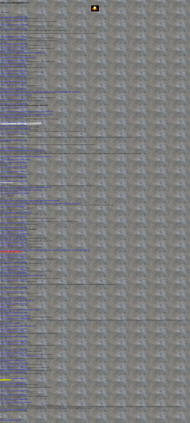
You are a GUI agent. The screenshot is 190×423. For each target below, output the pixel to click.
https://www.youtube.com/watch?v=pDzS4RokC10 (14, 217)
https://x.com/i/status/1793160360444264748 (13, 206)
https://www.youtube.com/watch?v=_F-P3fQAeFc (14, 227)
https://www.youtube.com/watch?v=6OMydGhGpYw (14, 20)
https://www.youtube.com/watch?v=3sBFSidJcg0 (13, 176)
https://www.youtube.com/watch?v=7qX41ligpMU (14, 287)
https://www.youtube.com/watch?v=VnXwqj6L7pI (14, 171)
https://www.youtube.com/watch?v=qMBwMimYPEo (14, 60)
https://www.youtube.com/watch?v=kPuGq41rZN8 (14, 409)
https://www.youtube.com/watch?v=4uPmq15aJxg (14, 366)
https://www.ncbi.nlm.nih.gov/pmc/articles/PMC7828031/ (16, 128)
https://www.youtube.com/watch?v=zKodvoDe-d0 (14, 291)
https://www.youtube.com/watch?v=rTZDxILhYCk (14, 341)
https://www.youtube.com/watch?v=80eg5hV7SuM (14, 104)
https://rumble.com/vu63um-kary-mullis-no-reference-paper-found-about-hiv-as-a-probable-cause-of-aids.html (30, 200)
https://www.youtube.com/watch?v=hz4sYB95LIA (14, 262)
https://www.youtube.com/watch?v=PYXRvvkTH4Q (14, 17)
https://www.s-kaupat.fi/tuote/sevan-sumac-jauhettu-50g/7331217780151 (20, 309)
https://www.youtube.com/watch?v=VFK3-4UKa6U (14, 46)
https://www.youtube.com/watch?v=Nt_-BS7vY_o (14, 81)
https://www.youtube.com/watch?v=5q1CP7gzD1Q (14, 107)
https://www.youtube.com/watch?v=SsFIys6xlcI (13, 386)
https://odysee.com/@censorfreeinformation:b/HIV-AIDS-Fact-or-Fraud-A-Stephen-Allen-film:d (26, 187)
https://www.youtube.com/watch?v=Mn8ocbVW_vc (14, 239)
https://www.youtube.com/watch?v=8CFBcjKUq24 (14, 332)
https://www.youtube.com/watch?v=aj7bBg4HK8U (14, 272)
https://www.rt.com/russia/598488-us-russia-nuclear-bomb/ (16, 94)
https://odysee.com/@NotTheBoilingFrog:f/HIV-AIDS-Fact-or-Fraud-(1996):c (21, 190)
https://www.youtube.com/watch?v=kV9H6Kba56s (14, 394)
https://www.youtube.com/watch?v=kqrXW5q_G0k (14, 222)
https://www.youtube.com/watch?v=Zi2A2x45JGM (14, 257)
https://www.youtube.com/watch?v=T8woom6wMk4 (14, 363)
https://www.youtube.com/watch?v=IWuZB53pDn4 (14, 399)
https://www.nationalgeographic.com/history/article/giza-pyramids (18, 57)
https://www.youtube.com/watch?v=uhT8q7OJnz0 (14, 66)
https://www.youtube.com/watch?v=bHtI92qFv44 (14, 73)
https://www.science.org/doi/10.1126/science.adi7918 (15, 390)
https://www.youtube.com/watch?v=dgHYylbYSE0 (14, 167)
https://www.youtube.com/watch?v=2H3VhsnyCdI (14, 122)
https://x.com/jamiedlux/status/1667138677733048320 (15, 193)
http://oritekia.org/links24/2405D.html (11, 420)
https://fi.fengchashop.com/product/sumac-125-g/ (14, 312)
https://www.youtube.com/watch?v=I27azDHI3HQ (14, 280)
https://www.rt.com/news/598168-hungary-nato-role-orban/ (16, 402)
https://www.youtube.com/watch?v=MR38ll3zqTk (14, 372)
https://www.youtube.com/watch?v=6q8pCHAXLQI (14, 181)
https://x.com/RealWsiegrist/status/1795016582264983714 (16, 212)
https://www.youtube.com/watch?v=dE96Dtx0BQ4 (14, 39)
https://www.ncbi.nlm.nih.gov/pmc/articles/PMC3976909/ (16, 369)
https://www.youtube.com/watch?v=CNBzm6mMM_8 (15, 233)
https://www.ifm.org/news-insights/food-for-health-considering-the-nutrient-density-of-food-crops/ (27, 111)
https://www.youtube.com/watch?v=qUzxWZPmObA (14, 24)
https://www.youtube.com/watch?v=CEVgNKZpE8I (14, 125)
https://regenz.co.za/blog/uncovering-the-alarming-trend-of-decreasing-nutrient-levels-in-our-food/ (27, 114)
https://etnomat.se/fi (6, 306)
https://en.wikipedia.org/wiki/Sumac (10, 323)
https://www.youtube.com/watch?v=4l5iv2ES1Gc (13, 297)
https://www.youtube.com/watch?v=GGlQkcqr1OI (14, 147)
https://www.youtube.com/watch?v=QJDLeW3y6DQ (14, 303)
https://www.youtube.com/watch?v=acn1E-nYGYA (14, 132)
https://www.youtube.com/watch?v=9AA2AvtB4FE (14, 29)
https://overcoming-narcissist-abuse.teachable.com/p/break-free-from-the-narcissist (23, 52)
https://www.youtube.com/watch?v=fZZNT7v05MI (14, 76)
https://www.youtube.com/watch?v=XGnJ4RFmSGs (14, 162)
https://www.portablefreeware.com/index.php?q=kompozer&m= (17, 300)
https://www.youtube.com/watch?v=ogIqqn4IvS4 (13, 383)
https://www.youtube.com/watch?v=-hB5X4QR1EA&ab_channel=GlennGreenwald (22, 150)
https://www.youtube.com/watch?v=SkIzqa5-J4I (13, 236)
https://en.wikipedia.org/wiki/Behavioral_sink (13, 360)
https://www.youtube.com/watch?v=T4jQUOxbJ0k (14, 343)
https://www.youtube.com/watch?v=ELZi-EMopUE (14, 242)
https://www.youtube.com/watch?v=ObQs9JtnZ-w (14, 88)
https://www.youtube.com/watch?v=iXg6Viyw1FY (14, 269)
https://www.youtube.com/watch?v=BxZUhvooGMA (14, 99)
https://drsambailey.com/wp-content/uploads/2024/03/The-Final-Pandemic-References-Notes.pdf (26, 156)
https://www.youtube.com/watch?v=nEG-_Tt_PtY (14, 352)
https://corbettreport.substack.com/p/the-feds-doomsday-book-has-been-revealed (22, 275)
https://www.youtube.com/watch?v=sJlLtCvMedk (14, 254)
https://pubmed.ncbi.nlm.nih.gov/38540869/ (12, 117)
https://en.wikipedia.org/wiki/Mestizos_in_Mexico (14, 140)
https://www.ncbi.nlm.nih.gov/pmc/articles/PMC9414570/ (16, 315)
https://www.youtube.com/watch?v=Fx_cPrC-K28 (14, 84)
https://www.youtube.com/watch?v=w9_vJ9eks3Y (14, 329)
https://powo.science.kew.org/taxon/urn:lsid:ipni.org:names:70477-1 (19, 326)
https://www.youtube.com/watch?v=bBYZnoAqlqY (14, 230)
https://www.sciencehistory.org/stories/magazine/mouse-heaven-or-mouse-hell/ (21, 355)
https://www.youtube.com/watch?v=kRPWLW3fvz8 (14, 378)
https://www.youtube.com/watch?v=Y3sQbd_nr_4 (14, 266)
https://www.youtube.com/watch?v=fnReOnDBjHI (14, 349)
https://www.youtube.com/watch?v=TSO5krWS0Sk (14, 43)
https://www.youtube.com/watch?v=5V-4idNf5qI (13, 63)
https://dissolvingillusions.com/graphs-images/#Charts (15, 159)
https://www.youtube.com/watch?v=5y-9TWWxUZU (14, 336)
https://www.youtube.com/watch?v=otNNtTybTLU (14, 49)
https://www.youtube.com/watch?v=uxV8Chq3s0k (14, 36)
